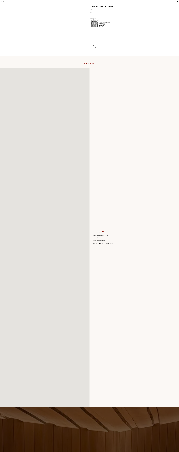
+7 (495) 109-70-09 (99, 237)
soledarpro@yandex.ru (101, 240)
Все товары (4, 1)
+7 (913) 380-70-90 (107, 237)
